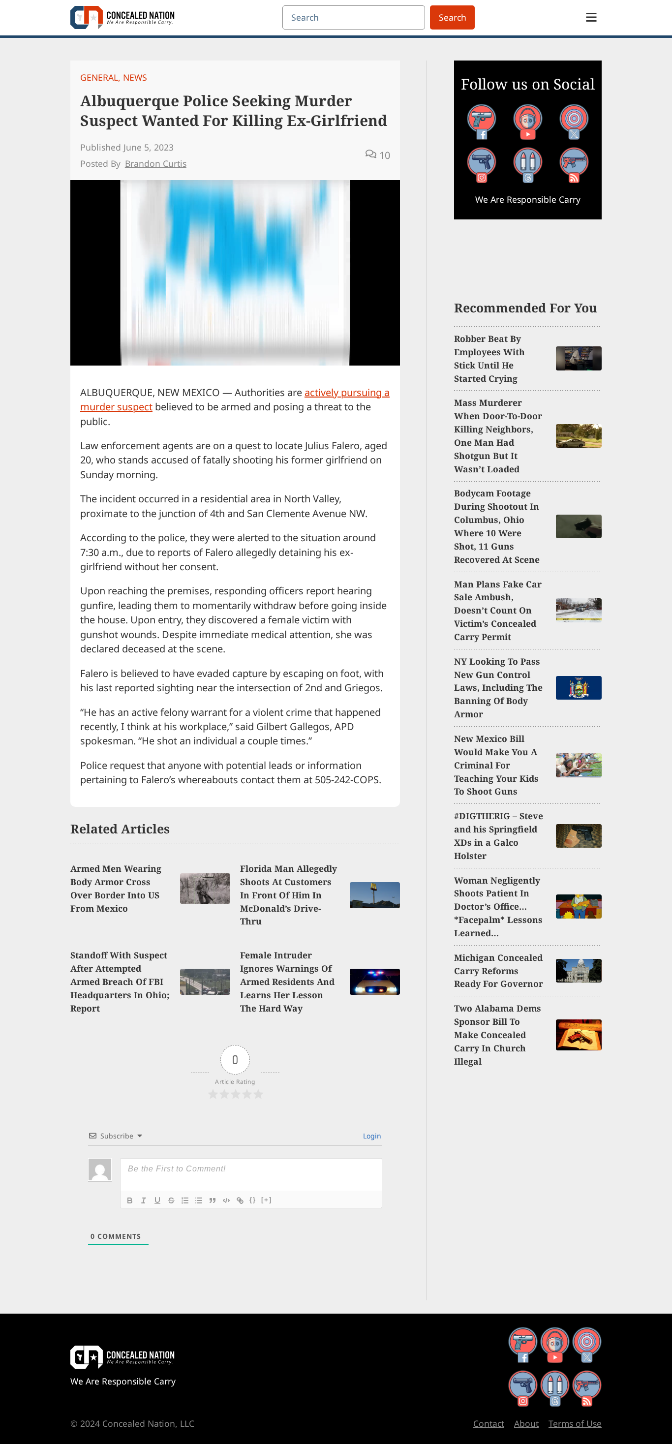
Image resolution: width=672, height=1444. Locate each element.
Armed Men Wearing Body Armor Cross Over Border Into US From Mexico (115, 888)
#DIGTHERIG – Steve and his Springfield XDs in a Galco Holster (498, 835)
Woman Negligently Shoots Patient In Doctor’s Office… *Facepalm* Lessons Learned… (498, 906)
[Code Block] (226, 1200)
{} (252, 1199)
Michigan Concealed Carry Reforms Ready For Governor (498, 971)
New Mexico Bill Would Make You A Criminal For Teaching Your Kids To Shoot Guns (496, 765)
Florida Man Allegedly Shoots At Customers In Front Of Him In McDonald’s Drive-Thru (288, 894)
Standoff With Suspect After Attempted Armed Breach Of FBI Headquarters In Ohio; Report (119, 981)
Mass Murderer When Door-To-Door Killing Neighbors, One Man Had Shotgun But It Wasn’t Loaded (498, 435)
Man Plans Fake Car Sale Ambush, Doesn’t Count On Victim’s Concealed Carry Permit (498, 610)
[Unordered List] (199, 1200)
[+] (266, 1199)
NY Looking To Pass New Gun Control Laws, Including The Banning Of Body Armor (498, 687)
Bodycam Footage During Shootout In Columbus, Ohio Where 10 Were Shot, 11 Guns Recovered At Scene (497, 526)
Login (371, 1135)
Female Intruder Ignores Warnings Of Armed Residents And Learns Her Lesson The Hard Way (287, 981)
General (99, 77)
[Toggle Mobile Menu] (591, 17)
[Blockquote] (212, 1200)
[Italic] (144, 1200)
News (135, 77)
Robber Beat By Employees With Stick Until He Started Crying (489, 358)
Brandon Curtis (155, 163)
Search (452, 17)
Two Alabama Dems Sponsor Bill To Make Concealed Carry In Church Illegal (497, 1034)
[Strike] (171, 1200)
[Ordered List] (185, 1200)
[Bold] (130, 1200)
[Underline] (157, 1200)
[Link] (240, 1200)
